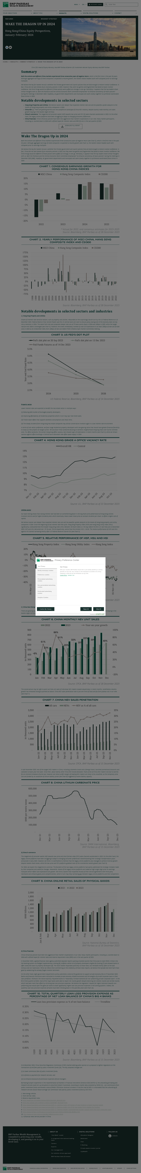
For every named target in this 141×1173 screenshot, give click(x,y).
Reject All (86, 609)
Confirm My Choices (45, 609)
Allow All (98, 609)
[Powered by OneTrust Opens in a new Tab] (97, 614)
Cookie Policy (63, 575)
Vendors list (71, 575)
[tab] (46, 566)
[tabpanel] (82, 571)
